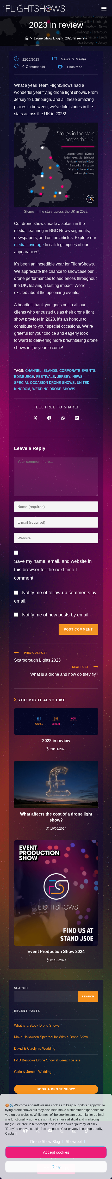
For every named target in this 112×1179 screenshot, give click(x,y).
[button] (103, 8)
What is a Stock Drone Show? (36, 1025)
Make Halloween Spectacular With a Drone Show (51, 1037)
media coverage (29, 244)
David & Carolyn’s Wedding (34, 1048)
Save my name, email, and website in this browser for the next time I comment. (53, 570)
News (77, 377)
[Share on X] (35, 418)
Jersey (63, 377)
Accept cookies (56, 1152)
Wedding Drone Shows (53, 389)
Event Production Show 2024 (56, 951)
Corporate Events (77, 371)
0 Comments (33, 67)
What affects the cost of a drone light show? (56, 817)
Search (21, 988)
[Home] (27, 38)
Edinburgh (24, 377)
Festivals (45, 377)
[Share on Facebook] (49, 418)
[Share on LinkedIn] (77, 418)
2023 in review (76, 38)
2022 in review (56, 740)
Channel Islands (41, 371)
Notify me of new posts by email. (56, 614)
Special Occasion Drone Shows (44, 383)
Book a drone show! (56, 1089)
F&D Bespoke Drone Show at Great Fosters (47, 1060)
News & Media (73, 59)
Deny (56, 1166)
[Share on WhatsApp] (63, 418)
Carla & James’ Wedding (32, 1072)
